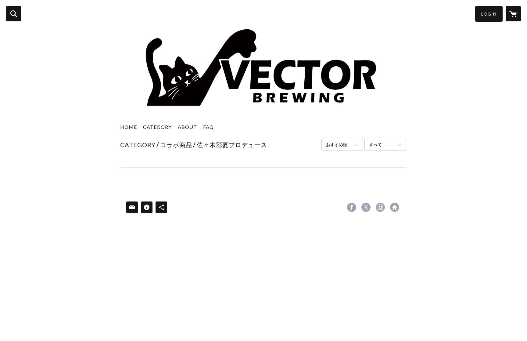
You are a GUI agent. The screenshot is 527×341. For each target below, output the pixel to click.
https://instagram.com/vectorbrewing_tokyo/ (380, 207)
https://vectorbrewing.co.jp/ (394, 207)
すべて (375, 144)
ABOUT (187, 127)
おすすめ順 (336, 144)
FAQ (208, 127)
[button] (489, 14)
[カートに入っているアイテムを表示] (513, 13)
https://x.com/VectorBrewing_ (366, 207)
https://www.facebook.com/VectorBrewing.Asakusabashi (351, 207)
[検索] (13, 13)
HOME (128, 127)
